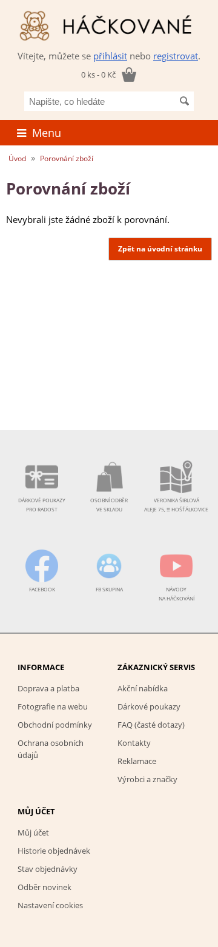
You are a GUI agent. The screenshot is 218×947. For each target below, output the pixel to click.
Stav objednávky (48, 868)
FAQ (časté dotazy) (151, 724)
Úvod (17, 158)
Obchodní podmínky (55, 724)
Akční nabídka (142, 688)
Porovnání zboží (66, 158)
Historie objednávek (54, 850)
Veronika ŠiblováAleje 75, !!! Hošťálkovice (176, 505)
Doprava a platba (48, 688)
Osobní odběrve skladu (109, 505)
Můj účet (33, 832)
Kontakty (134, 742)
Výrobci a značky (147, 779)
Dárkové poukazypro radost (41, 505)
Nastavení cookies (50, 905)
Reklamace (136, 761)
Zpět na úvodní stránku (160, 249)
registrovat (175, 56)
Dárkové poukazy (148, 706)
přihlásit (110, 56)
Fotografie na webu (53, 706)
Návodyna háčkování (176, 594)
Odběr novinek (44, 887)
